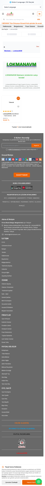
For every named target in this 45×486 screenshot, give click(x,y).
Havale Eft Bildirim (7, 307)
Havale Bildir (5, 412)
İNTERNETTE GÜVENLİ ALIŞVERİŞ (22, 428)
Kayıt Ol (36, 145)
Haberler (4, 269)
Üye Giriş (4, 398)
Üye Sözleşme (6, 392)
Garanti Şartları (6, 297)
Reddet (4, 476)
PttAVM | (29, 198)
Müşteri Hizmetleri (7, 311)
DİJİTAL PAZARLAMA (21, 434)
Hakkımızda (7, 26)
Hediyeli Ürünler (7, 329)
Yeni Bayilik (5, 402)
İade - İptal (5, 294)
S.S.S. (3, 242)
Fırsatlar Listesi (6, 325)
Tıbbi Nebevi (6, 353)
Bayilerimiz (5, 259)
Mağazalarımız (6, 262)
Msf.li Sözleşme (6, 300)
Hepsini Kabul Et (32, 482)
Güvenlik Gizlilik (6, 304)
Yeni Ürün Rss (6, 384)
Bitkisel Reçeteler (7, 367)
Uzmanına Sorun (7, 245)
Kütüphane (5, 350)
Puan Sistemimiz (7, 332)
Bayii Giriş (5, 405)
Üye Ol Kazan (6, 319)
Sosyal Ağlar (5, 272)
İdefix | (31, 202)
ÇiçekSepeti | (21, 198)
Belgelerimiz (18, 26)
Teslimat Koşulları (7, 290)
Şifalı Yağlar (5, 360)
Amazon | (36, 198)
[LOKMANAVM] (37, 46)
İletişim (4, 249)
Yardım (4, 252)
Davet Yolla (5, 342)
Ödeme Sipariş (6, 284)
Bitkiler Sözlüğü (6, 370)
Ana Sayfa (5, 29)
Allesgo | (38, 202)
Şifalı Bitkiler (5, 357)
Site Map (4, 377)
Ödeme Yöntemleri (7, 287)
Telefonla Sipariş (7, 266)
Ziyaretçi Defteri (7, 276)
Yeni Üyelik (5, 395)
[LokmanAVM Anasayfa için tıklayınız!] (13, 47)
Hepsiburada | (15, 202)
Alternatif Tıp (6, 374)
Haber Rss (5, 380)
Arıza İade (5, 415)
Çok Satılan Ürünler (7, 339)
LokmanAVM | (12, 198)
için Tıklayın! (16, 222)
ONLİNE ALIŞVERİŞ (22, 423)
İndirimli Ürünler (6, 322)
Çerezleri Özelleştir (11, 482)
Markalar (8, 51)
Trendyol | (6, 202)
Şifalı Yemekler (6, 364)
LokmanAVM (17, 51)
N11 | (5, 198)
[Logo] (13, 13)
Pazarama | (24, 202)
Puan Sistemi (30, 26)
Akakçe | (22, 205)
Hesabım (4, 409)
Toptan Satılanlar (7, 335)
